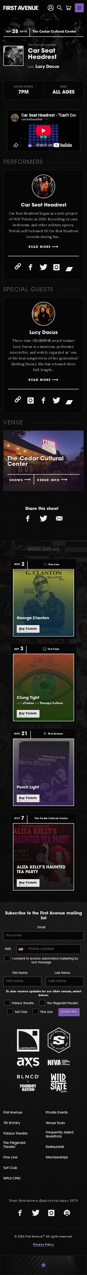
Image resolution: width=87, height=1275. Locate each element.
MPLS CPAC (12, 1178)
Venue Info (48, 480)
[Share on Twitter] (43, 518)
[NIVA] (59, 1062)
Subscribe (69, 1012)
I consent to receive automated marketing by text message (44, 960)
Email (41, 927)
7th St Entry (11, 1123)
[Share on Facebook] (27, 518)
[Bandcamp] (69, 268)
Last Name (62, 973)
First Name (20, 973)
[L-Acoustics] (28, 1040)
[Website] (17, 266)
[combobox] (22, 949)
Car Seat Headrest (43, 205)
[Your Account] (51, 8)
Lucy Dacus (43, 332)
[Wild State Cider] (59, 1083)
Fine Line (46, 1012)
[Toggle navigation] (79, 7)
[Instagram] (56, 267)
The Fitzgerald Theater (62, 1003)
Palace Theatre (22, 1003)
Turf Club (20, 1012)
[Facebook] (30, 267)
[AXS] (28, 1062)
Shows (16, 480)
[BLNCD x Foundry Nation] (28, 1083)
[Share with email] (59, 518)
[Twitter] (43, 267)
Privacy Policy (43, 1245)
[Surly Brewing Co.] (59, 1040)
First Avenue (12, 1112)
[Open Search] (59, 7)
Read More (40, 247)
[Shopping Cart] (68, 7)
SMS (8, 949)
